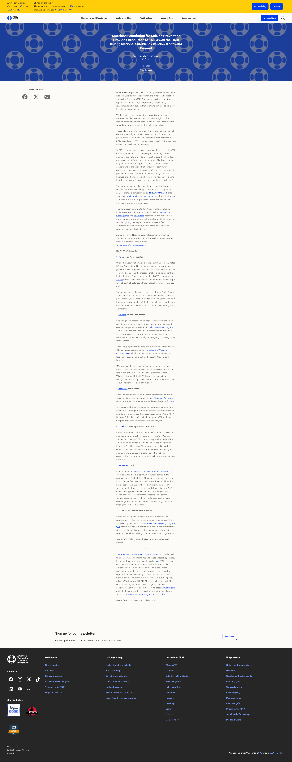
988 (20, 6)
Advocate (49, 671)
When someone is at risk (117, 682)
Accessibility (260, 6)
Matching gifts (233, 682)
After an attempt (113, 671)
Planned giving (233, 693)
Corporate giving (234, 687)
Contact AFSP (172, 720)
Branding (170, 703)
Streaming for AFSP (235, 709)
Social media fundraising (238, 714)
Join (121, 257)
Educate (122, 314)
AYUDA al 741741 (64, 10)
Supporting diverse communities (121, 698)
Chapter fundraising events (239, 676)
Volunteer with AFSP (55, 687)
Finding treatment (114, 687)
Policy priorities (173, 687)
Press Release (146, 70)
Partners (170, 698)
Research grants (173, 682)
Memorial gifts (233, 703)
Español (276, 6)
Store (168, 709)
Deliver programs (53, 676)
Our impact (171, 693)
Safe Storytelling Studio (177, 676)
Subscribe (229, 637)
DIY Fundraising (233, 720)
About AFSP (171, 665)
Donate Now (270, 18)
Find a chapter (52, 665)
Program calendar (53, 693)
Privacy (169, 714)
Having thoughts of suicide (118, 665)
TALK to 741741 (15, 10)
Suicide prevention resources (119, 693)
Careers (169, 671)
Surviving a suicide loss (116, 676)
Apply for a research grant (57, 682)
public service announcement (139, 196)
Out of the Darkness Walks (239, 665)
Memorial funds (233, 698)
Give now (230, 671)
